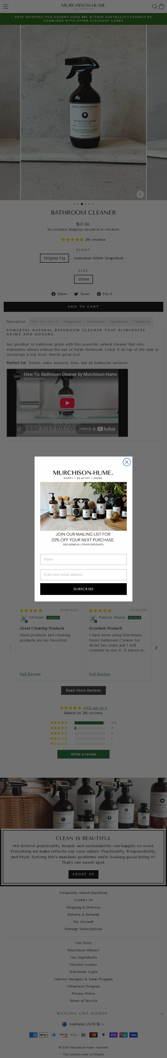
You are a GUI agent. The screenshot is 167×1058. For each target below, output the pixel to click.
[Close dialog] (127, 462)
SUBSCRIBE (83, 589)
